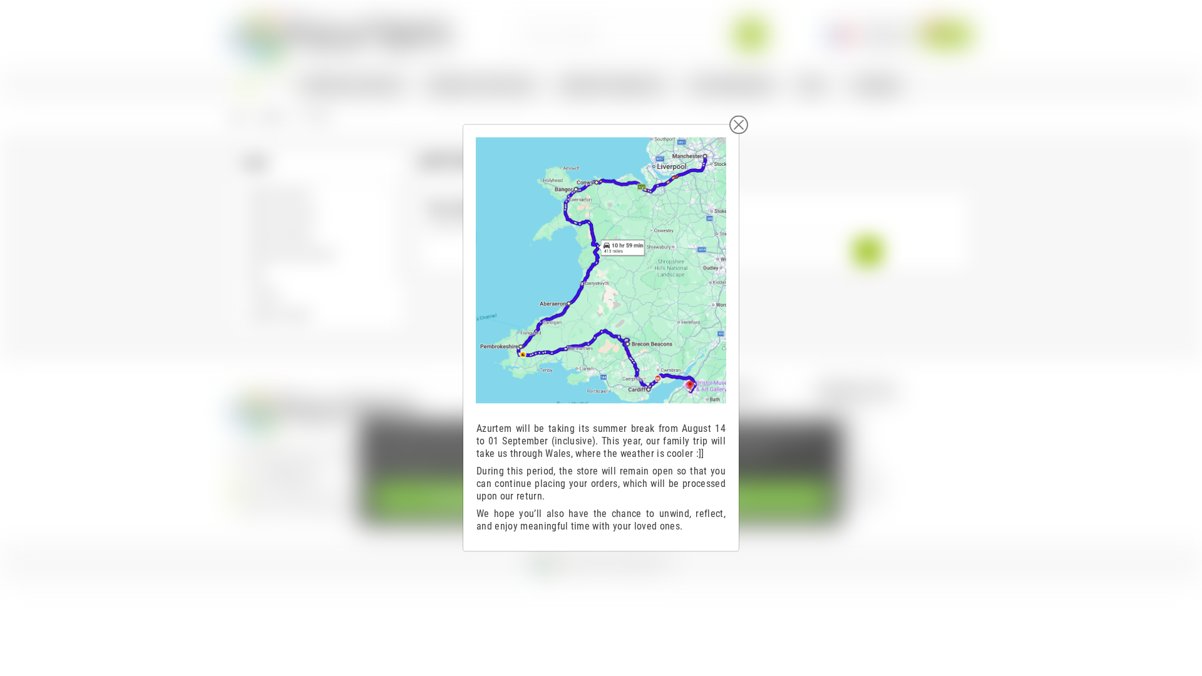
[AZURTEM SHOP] (342, 34)
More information (409, 467)
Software (843, 411)
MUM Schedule (854, 498)
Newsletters (848, 463)
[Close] (739, 124)
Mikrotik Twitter (855, 481)
